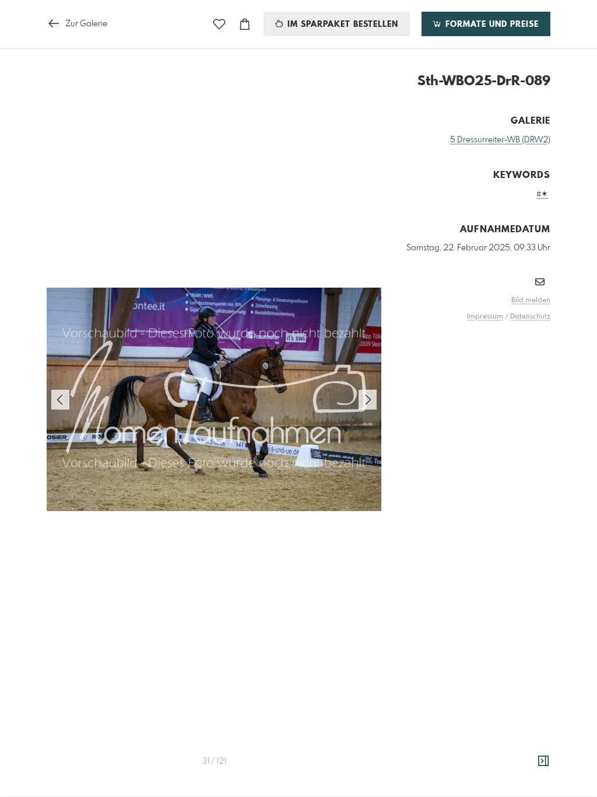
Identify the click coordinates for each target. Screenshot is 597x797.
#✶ (542, 194)
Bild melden (530, 300)
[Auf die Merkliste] (219, 24)
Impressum (485, 316)
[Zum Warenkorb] (245, 24)
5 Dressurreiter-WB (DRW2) (500, 140)
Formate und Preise (491, 24)
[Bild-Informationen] (543, 761)
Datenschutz (530, 316)
